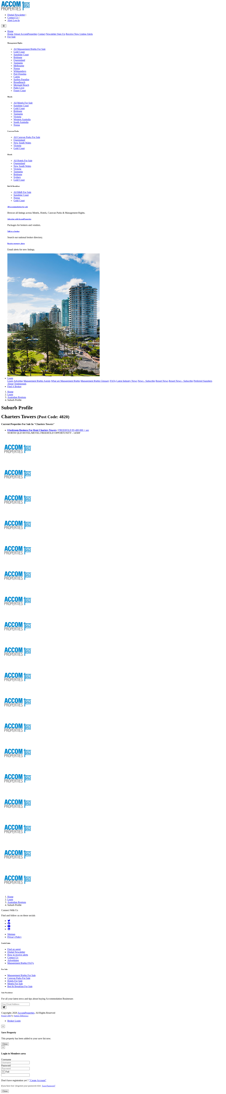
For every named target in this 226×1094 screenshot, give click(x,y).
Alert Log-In (13, 20)
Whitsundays (20, 71)
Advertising (13, 960)
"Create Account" (37, 1080)
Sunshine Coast (21, 54)
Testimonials (20, 383)
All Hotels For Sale (23, 160)
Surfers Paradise (21, 79)
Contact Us (12, 17)
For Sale (11, 36)
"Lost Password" (48, 1086)
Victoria (17, 116)
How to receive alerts (17, 954)
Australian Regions (16, 397)
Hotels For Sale (14, 981)
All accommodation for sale (17, 207)
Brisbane (18, 57)
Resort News (162, 381)
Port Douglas (20, 74)
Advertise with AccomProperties (19, 219)
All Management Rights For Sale (30, 49)
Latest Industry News (126, 381)
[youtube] (8, 926)
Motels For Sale (15, 983)
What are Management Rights (65, 381)
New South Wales (22, 142)
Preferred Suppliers (203, 381)
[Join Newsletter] (3, 1007)
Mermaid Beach (21, 85)
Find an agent (14, 949)
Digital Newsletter (16, 15)
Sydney (17, 177)
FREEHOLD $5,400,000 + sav (73, 430)
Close (5, 1044)
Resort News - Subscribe (181, 381)
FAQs (113, 381)
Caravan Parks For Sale (18, 978)
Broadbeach (19, 82)
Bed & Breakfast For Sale (19, 986)
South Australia (21, 122)
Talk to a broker (13, 231)
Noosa (17, 68)
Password (6, 1065)
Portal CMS (6, 1016)
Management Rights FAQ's (20, 963)
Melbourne (19, 65)
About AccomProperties (25, 34)
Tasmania (18, 63)
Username (6, 1059)
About (10, 383)
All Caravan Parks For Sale (27, 137)
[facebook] (8, 923)
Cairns (17, 76)
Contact (41, 34)
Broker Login (14, 1021)
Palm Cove (19, 87)
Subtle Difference (21, 1016)
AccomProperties (26, 1013)
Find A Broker (14, 386)
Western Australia (22, 119)
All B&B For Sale (22, 192)
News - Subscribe (146, 381)
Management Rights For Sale (21, 975)
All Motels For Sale (23, 103)
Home (10, 31)
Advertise (18, 381)
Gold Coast (19, 52)
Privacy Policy (14, 937)
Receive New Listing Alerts (79, 34)
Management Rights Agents (37, 381)
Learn (10, 378)
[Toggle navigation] (3, 25)
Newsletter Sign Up (55, 34)
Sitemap (11, 934)
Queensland (19, 60)
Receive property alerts (16, 243)
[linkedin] (8, 929)
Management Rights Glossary (95, 381)
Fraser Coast (20, 90)
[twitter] (8, 920)
